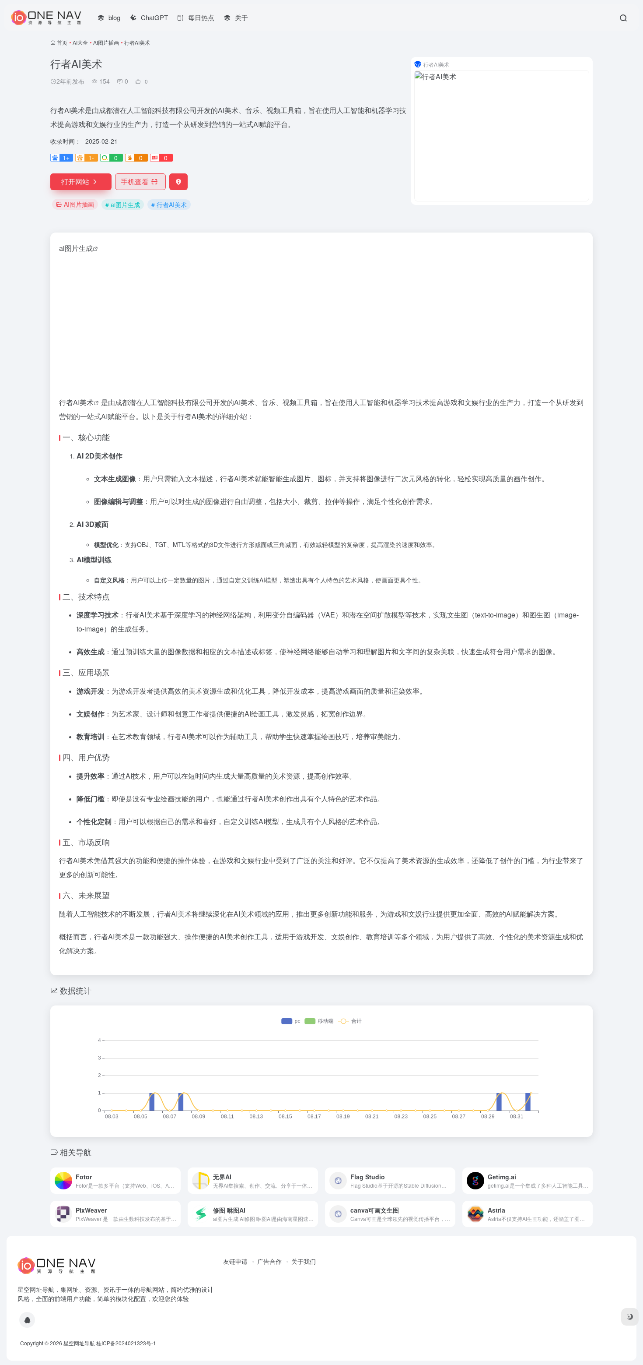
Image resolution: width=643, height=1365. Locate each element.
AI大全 (80, 42)
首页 (62, 42)
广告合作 (269, 1261)
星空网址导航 (79, 1343)
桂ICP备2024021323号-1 (126, 1343)
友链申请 (235, 1261)
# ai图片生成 (122, 204)
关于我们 (303, 1261)
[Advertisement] (321, 325)
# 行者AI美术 (169, 204)
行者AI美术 (76, 402)
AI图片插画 (106, 42)
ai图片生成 (76, 248)
